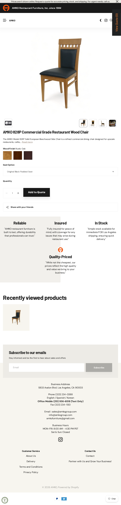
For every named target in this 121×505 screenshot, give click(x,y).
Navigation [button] (4, 20)
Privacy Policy (30, 472)
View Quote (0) (116, 23)
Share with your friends (22, 207)
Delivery (31, 461)
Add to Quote (36, 192)
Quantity (7, 181)
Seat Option (9, 165)
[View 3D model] (8, 123)
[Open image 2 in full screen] (93, 123)
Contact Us (90, 451)
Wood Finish (14, 148)
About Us (31, 455)
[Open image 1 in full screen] (83, 123)
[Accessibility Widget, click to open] (4, 500)
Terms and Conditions (30, 466)
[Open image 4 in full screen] (112, 123)
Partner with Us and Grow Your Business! (90, 461)
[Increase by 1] (18, 193)
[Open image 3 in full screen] (103, 123)
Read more (27, 142)
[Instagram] (60, 439)
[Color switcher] (100, 20)
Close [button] (117, 1)
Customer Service (31, 451)
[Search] (111, 20)
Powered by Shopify (68, 487)
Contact (90, 455)
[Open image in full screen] (60, 73)
